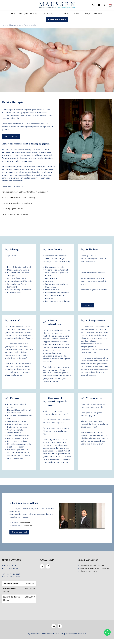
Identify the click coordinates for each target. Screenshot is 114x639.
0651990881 (28, 525)
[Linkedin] (4, 5)
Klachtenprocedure (88, 571)
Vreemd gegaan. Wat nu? (13, 209)
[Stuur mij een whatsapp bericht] (104, 5)
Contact (98, 14)
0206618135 (29, 583)
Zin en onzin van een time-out (15, 214)
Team (76, 14)
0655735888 (25, 522)
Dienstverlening (28, 14)
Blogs (87, 14)
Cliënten (63, 14)
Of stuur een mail (19, 532)
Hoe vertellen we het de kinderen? (17, 203)
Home (13, 14)
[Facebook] (9, 5)
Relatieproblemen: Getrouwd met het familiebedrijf (25, 192)
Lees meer (87, 305)
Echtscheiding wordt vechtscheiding (18, 198)
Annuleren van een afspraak (92, 565)
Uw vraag (48, 14)
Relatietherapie (30, 25)
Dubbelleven (92, 249)
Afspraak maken (57, 19)
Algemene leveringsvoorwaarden (95, 568)
